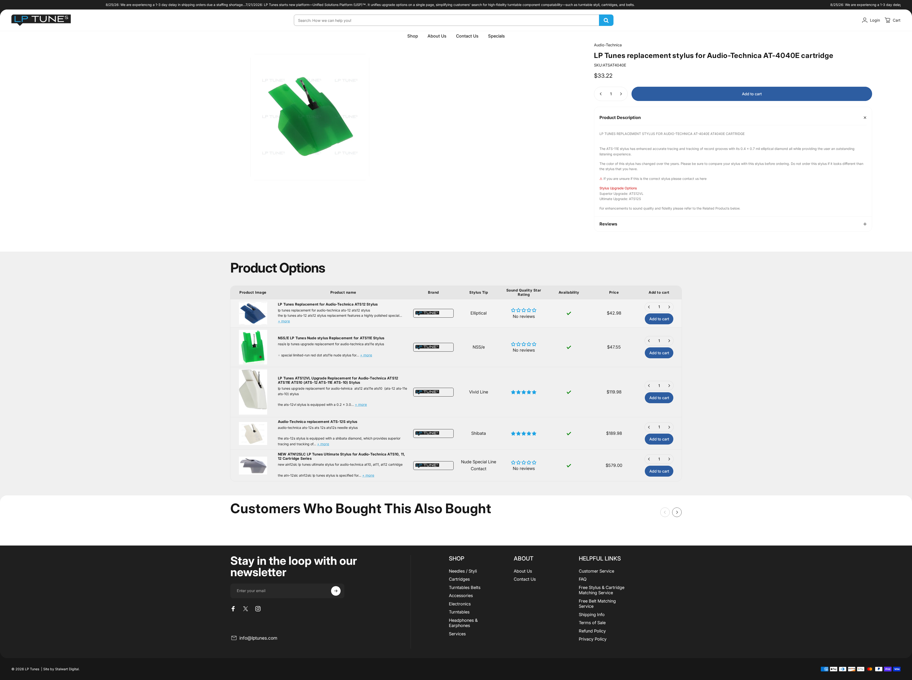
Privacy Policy (593, 639)
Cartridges (459, 579)
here (703, 179)
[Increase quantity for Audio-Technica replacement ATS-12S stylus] (669, 427)
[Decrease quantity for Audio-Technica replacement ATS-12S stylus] (649, 427)
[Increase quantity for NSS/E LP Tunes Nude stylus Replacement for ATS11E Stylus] (669, 340)
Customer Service (596, 571)
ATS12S (635, 199)
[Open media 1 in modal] (310, 117)
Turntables (459, 611)
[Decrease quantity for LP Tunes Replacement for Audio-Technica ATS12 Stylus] (649, 306)
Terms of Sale (592, 622)
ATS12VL (636, 194)
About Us (523, 571)
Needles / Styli (463, 571)
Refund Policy (592, 630)
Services (457, 633)
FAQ (583, 579)
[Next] (677, 512)
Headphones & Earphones (463, 623)
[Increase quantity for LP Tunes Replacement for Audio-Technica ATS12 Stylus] (669, 306)
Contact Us (525, 579)
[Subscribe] (336, 591)
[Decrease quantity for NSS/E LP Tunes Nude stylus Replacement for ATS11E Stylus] (649, 340)
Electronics (460, 603)
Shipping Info (592, 614)
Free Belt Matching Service (597, 604)
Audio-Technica (608, 45)
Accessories (461, 595)
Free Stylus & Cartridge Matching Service (601, 590)
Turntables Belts (464, 587)
